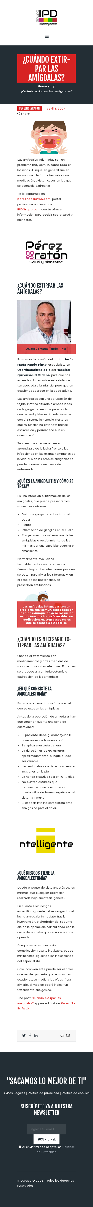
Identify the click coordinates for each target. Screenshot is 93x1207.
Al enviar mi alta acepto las (48, 1149)
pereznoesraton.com (34, 199)
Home (42, 86)
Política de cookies (76, 1093)
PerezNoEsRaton (29, 108)
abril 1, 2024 (56, 108)
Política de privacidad (43, 1093)
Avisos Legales (14, 1093)
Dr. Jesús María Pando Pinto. (46, 348)
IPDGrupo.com (28, 209)
